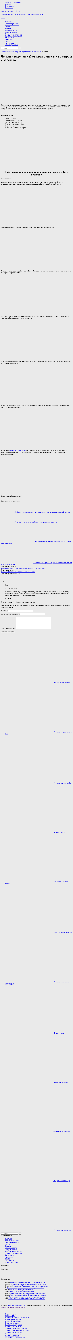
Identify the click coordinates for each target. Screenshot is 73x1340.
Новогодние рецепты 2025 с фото (17, 1318)
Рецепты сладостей (12, 1336)
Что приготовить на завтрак (15, 1337)
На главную (9, 8)
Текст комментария (8, 628)
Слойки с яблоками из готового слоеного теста (18, 572)
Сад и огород (9, 43)
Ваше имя (4, 611)
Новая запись (9, 6)
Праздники (8, 21)
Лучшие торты (10, 1316)
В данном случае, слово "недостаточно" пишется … (28, 1282)
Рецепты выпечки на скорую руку (17, 1330)
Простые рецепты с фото (17, 1305)
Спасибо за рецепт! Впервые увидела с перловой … (28, 1293)
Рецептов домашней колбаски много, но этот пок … (28, 1295)
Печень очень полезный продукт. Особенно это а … (26, 1299)
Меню (3, 18)
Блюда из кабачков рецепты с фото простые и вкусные (21, 52)
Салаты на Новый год (12, 25)
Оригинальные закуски (13, 1319)
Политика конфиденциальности (13, 1307)
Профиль (8, 4)
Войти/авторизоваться (13, 2)
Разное (7, 41)
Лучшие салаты (10, 1314)
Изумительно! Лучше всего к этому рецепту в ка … (30, 1286)
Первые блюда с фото (13, 1321)
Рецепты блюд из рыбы (13, 1327)
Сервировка (9, 39)
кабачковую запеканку (17, 450)
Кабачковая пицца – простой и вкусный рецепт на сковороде (23, 568)
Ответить (8, 599)
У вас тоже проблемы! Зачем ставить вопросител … (28, 1284)
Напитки (8, 28)
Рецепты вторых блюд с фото (16, 1328)
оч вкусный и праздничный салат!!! (22, 1290)
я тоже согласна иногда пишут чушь (21, 1291)
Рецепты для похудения (13, 36)
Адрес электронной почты (10, 614)
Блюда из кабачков (11, 32)
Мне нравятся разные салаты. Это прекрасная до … (26, 1297)
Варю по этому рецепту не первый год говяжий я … (25, 1288)
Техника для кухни (11, 45)
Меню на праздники (12, 23)
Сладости (8, 27)
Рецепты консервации (13, 1334)
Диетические (9, 37)
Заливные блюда (11, 30)
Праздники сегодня (12, 1323)
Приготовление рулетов (13, 34)
